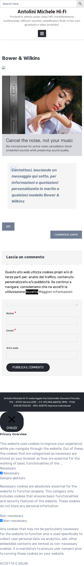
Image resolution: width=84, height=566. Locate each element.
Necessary (11, 473)
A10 (8, 226)
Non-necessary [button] (11, 516)
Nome (11, 313)
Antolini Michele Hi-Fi (42, 12)
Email (11, 331)
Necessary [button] (8, 468)
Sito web (12, 348)
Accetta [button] (32, 292)
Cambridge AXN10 (66, 234)
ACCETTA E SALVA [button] (14, 563)
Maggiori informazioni (55, 292)
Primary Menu (42, 34)
